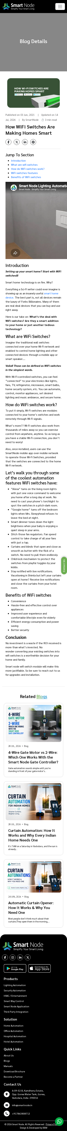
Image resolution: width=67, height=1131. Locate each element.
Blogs (7, 1060)
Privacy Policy (52, 1124)
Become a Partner (13, 1076)
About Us (9, 1055)
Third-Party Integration (16, 1011)
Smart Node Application (16, 1006)
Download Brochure (14, 1071)
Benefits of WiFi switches (26, 177)
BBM (45, 1127)
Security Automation (15, 990)
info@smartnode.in (22, 1105)
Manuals (8, 1066)
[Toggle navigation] (60, 6)
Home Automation (13, 1025)
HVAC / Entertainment (15, 995)
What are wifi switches (24, 164)
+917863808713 (21, 1113)
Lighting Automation (15, 985)
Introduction (18, 160)
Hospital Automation (15, 1036)
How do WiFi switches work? (27, 169)
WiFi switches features (24, 173)
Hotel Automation (13, 1041)
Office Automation (13, 1030)
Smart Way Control (14, 1001)
